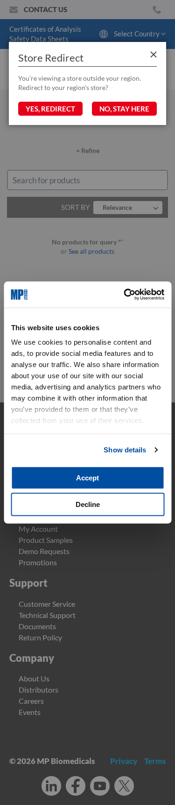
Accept (87, 477)
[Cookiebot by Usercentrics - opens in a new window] (124, 295)
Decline (88, 504)
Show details (125, 450)
